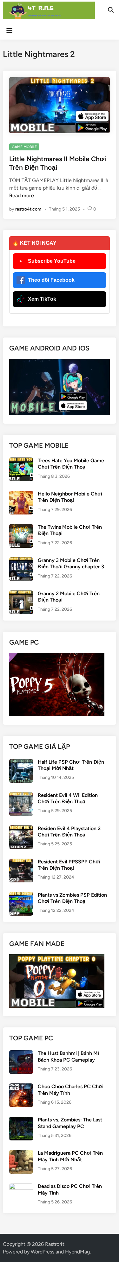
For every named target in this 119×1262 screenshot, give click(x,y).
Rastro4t (54, 1244)
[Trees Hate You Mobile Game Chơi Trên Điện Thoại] (21, 461)
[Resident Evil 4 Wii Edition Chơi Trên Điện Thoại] (21, 796)
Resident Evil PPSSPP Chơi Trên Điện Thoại (69, 865)
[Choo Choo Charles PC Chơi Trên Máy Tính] (21, 1087)
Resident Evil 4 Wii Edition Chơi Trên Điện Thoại (68, 798)
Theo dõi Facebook (51, 280)
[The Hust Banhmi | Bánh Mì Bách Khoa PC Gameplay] (21, 1054)
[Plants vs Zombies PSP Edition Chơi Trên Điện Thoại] (21, 896)
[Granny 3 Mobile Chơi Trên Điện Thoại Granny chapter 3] (21, 561)
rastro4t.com (28, 209)
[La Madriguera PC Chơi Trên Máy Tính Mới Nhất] (21, 1154)
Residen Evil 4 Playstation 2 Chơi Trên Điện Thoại (69, 831)
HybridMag (77, 1252)
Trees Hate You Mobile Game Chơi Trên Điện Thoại (71, 463)
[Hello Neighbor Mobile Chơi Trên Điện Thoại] (21, 494)
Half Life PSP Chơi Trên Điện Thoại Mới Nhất (71, 765)
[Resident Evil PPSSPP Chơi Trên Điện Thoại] (21, 862)
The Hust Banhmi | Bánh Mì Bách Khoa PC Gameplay (68, 1056)
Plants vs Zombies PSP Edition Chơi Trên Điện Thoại (72, 898)
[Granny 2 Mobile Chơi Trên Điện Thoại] (21, 594)
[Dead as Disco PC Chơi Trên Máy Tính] (21, 1187)
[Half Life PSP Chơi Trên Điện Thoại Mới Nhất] (21, 763)
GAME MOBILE (24, 147)
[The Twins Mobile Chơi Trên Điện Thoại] (21, 528)
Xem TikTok (42, 299)
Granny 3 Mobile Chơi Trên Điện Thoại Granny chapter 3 (71, 563)
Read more (21, 195)
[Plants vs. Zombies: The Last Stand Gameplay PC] (21, 1120)
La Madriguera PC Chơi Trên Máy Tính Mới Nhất (70, 1156)
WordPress (42, 1252)
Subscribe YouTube (52, 261)
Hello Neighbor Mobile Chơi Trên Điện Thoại (70, 497)
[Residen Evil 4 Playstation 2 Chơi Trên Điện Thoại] (21, 829)
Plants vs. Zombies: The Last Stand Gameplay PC (70, 1123)
